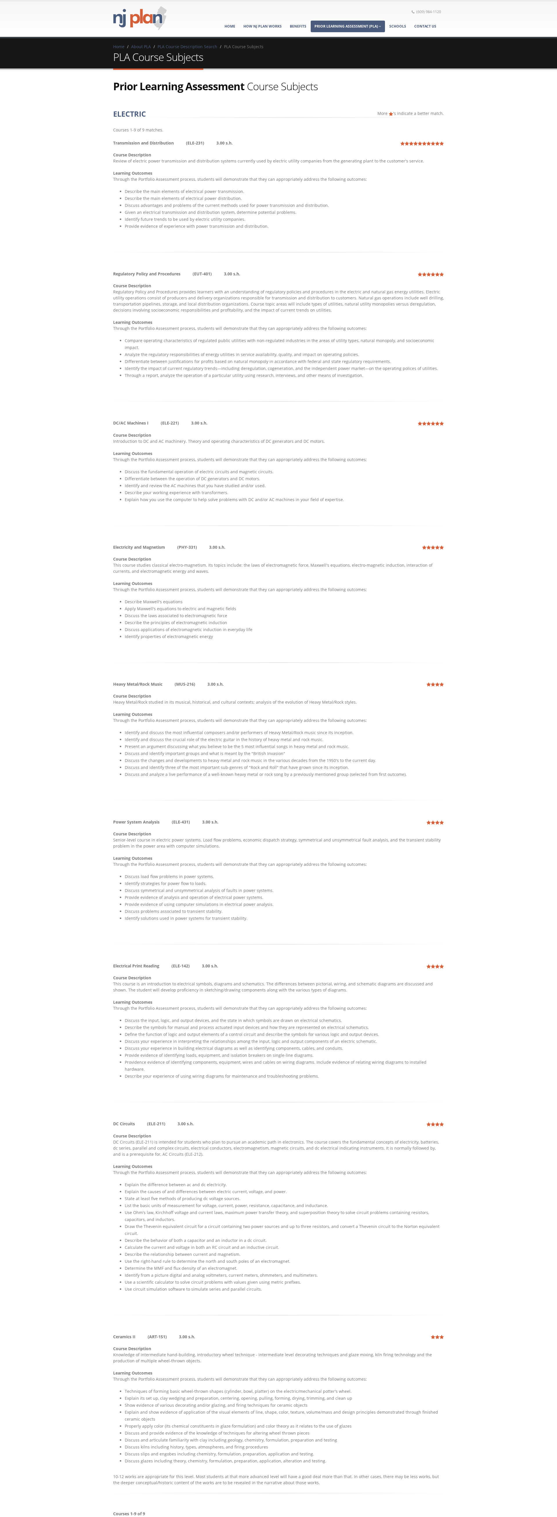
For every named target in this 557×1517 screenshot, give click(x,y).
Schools (397, 26)
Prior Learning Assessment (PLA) (346, 26)
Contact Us (425, 26)
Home (230, 26)
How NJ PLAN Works (262, 26)
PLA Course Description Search (187, 46)
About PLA (141, 46)
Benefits (298, 26)
